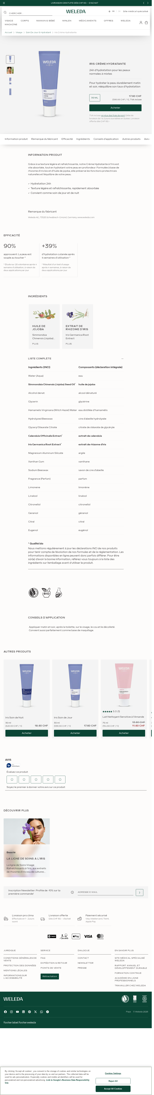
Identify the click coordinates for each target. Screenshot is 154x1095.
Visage (19, 32)
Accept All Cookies (113, 1089)
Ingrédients (83, 139)
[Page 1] (10, 59)
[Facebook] (5, 1015)
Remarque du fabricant (44, 139)
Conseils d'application (106, 139)
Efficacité (67, 139)
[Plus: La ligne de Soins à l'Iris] (27, 851)
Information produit (16, 139)
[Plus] (33, 596)
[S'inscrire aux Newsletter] (139, 896)
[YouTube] (17, 1015)
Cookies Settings (113, 1073)
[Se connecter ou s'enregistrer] (141, 22)
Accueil (8, 32)
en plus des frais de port (113, 115)
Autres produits (131, 139)
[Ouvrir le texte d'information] (72, 896)
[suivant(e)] (147, 3)
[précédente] (143, 3)
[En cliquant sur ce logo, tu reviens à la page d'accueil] (76, 11)
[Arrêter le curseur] (3, 3)
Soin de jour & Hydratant (38, 32)
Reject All (113, 1081)
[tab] (10, 59)
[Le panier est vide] (146, 22)
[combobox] (94, 98)
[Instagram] (11, 1015)
